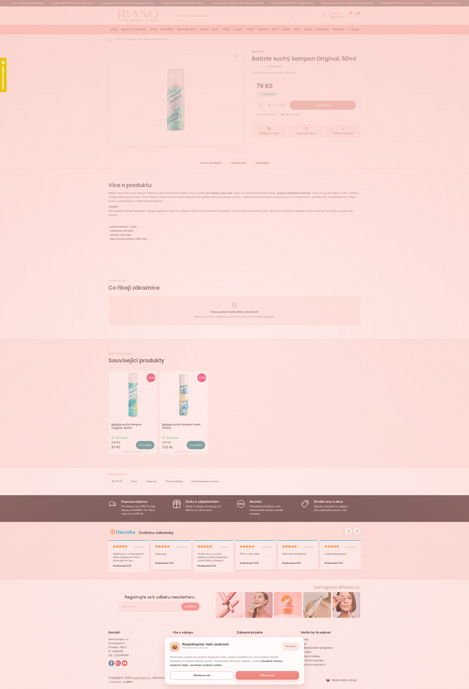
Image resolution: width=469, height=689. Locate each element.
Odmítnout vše (201, 675)
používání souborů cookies (206, 665)
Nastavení (290, 646)
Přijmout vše (267, 675)
